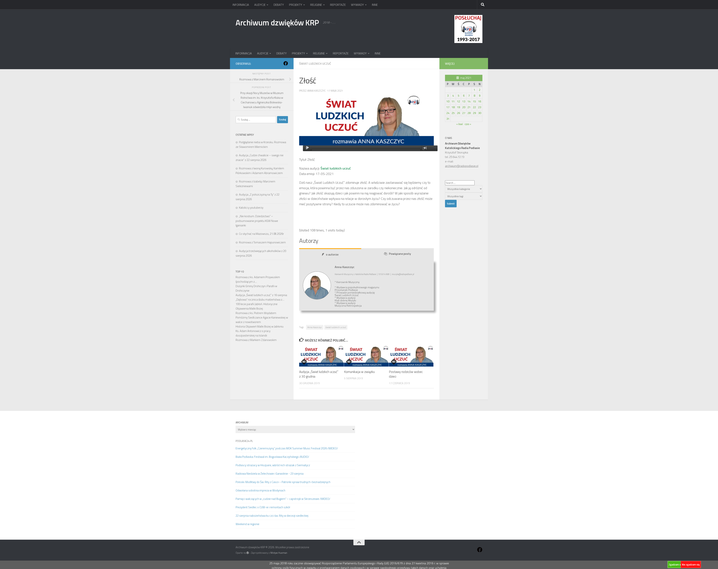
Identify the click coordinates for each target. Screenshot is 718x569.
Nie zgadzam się (691, 564)
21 (468, 107)
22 (474, 107)
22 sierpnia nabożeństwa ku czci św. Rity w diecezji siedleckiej (272, 515)
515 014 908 (383, 274)
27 (463, 113)
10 (447, 101)
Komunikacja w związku (359, 371)
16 (479, 101)
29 (474, 113)
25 (453, 113)
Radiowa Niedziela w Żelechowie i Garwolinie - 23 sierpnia (269, 473)
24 (447, 113)
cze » (468, 124)
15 (474, 101)
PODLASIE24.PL (244, 441)
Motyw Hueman (278, 553)
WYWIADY (357, 4)
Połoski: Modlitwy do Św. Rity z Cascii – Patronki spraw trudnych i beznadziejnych (283, 482)
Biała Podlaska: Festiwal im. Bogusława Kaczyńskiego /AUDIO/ (272, 457)
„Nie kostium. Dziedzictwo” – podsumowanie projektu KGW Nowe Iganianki (257, 220)
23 (479, 107)
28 (468, 113)
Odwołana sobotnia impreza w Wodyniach (260, 490)
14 (468, 101)
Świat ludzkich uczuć (315, 63)
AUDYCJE (260, 4)
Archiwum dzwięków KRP (277, 22)
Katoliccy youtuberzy (251, 207)
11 (453, 101)
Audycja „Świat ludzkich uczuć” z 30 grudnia (318, 374)
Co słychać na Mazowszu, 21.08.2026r (261, 234)
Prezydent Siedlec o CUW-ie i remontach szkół (263, 507)
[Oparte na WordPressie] (247, 553)
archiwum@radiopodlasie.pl (461, 166)
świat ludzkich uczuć (336, 327)
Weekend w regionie (247, 524)
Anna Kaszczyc (314, 327)
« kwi (459, 124)
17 (447, 107)
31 (447, 119)
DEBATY (279, 4)
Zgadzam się (676, 564)
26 (458, 113)
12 (458, 101)
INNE (375, 4)
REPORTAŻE (338, 4)
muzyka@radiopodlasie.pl (403, 274)
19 (458, 107)
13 (463, 101)
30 (479, 113)
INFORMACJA (241, 4)
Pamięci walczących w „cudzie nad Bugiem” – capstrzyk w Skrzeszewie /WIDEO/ (283, 499)
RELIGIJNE (316, 4)
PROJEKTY (295, 4)
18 (453, 107)
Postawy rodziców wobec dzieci (406, 374)
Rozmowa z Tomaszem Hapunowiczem (262, 242)
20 (463, 107)
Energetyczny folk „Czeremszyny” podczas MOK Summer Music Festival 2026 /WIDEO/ (287, 448)
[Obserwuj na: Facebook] (285, 63)
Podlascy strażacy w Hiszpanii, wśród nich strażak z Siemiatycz (273, 465)
